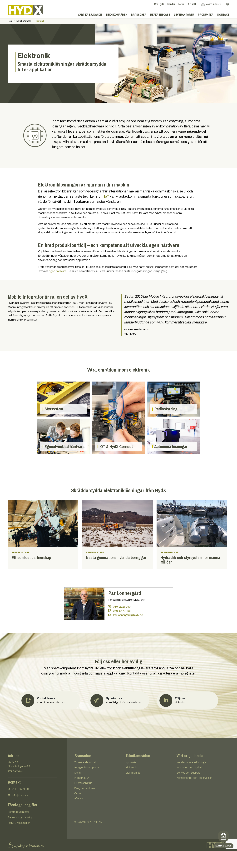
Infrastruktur (81, 777)
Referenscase (160, 15)
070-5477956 (121, 610)
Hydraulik (130, 762)
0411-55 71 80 (20, 789)
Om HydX (159, 4)
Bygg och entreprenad (87, 767)
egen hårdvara (57, 271)
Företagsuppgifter (18, 812)
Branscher (138, 15)
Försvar (78, 798)
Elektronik (131, 767)
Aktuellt (192, 4)
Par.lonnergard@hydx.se (127, 615)
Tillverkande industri (85, 762)
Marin (77, 772)
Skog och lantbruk (84, 788)
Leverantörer (184, 15)
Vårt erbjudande (90, 15)
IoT (106, 196)
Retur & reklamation (19, 822)
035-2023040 (121, 606)
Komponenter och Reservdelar (194, 777)
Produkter (205, 15)
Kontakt (223, 15)
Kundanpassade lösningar (192, 762)
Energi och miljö (83, 783)
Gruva (77, 793)
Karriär (181, 4)
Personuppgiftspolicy (20, 817)
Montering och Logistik (190, 767)
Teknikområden (116, 15)
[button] (118, 700)
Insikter (171, 4)
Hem (10, 21)
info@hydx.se (20, 795)
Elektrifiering (132, 772)
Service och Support (188, 772)
